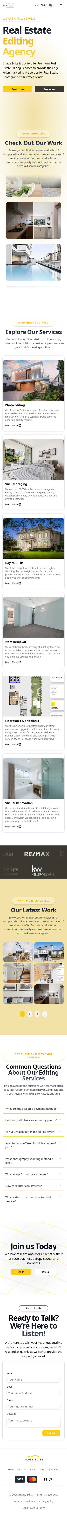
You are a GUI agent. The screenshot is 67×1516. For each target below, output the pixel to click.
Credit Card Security (34, 1507)
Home (11, 1469)
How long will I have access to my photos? (31, 1120)
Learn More (11, 425)
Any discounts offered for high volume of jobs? (30, 1145)
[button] (42, 5)
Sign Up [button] (45, 1271)
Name (10, 1373)
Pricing (33, 1469)
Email (10, 1386)
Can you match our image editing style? (29, 1132)
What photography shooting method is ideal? (29, 1161)
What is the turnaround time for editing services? (29, 1199)
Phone (10, 1400)
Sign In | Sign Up (49, 1469)
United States (40, 5)
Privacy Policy (46, 1501)
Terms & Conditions (24, 1501)
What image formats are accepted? (26, 1174)
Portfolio (17, 89)
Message (11, 1413)
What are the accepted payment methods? (31, 1108)
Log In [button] (21, 1271)
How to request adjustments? (23, 1186)
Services (49, 89)
